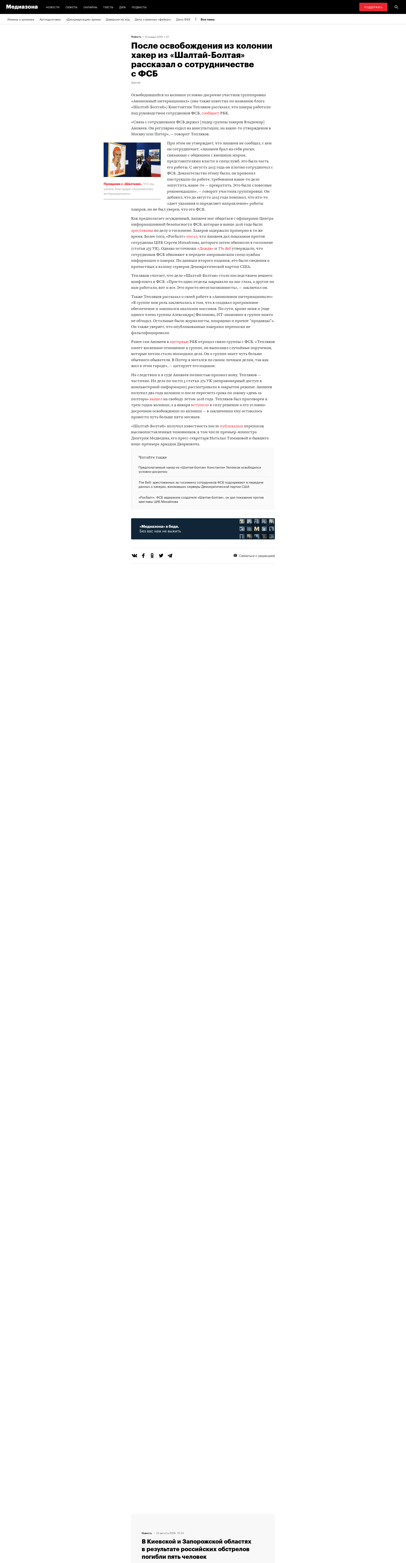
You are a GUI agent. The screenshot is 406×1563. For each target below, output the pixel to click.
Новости (53, 7)
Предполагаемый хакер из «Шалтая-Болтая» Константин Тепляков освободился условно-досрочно (200, 469)
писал (192, 237)
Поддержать (373, 7)
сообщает (210, 113)
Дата (122, 7)
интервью (179, 342)
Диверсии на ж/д (118, 19)
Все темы (208, 19)
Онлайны (90, 7)
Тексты (108, 7)
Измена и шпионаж (20, 19)
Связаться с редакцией (257, 555)
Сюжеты (72, 7)
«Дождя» (205, 249)
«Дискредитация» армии (83, 19)
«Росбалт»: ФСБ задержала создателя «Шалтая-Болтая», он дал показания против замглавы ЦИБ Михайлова (201, 498)
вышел (156, 399)
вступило (200, 405)
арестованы (142, 231)
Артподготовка (50, 19)
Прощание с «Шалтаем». (123, 184)
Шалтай (135, 82)
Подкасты (139, 7)
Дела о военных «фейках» (153, 19)
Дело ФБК (183, 19)
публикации (231, 426)
